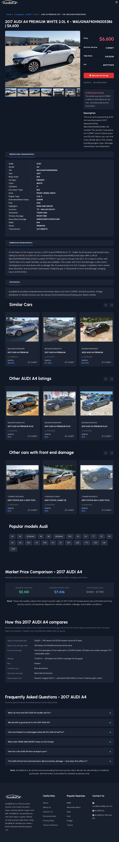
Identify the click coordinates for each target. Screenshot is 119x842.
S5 (53, 543)
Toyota (70, 825)
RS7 (68, 543)
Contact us (87, 82)
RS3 (44, 543)
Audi (69, 812)
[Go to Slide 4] (46, 92)
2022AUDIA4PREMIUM (92, 352)
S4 (86, 536)
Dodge (70, 820)
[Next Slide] (75, 59)
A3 (12, 536)
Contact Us (48, 812)
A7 (37, 543)
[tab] (22, 154)
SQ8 (13, 549)
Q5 (20, 543)
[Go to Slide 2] (23, 92)
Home (9, 14)
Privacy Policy (48, 820)
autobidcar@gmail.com (102, 806)
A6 (41, 536)
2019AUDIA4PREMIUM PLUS (94, 426)
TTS (86, 543)
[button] (42, 59)
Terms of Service (50, 825)
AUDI (29, 14)
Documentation (49, 816)
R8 (109, 536)
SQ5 (77, 543)
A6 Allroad (59, 536)
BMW (69, 803)
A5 (12, 543)
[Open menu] (116, 2)
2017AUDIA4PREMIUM (18, 352)
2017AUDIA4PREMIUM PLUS (20, 426)
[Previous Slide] (9, 59)
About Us (47, 807)
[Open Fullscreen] (76, 83)
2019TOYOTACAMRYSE (55, 500)
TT (94, 536)
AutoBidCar (99, 810)
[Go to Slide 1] (11, 92)
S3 (78, 536)
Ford (68, 816)
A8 (49, 536)
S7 (60, 543)
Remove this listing (98, 75)
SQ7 (95, 543)
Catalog (19, 14)
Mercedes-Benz (74, 807)
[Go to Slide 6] (70, 92)
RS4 (69, 536)
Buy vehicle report (100, 82)
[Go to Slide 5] (58, 92)
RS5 (28, 543)
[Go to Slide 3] (34, 92)
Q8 (104, 543)
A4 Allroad (30, 536)
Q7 (101, 536)
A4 (36, 14)
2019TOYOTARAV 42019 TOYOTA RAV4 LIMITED (29, 500)
